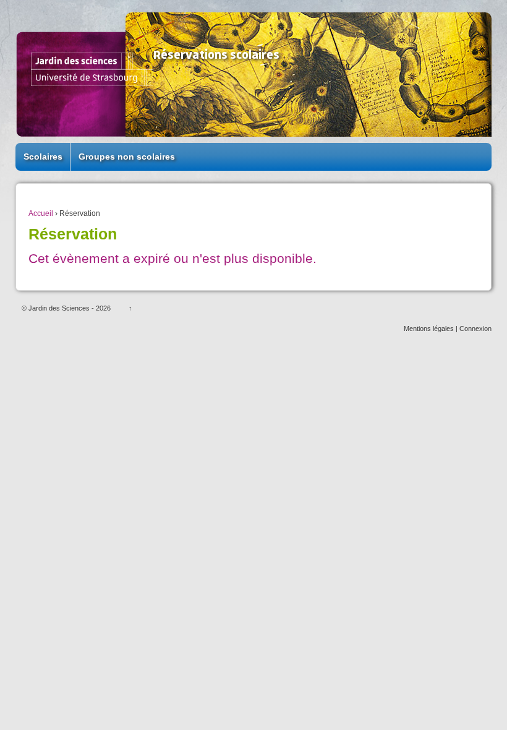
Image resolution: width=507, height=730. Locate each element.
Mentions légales (429, 328)
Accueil (40, 213)
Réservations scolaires (216, 55)
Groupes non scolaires (127, 156)
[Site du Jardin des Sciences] (92, 68)
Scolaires (42, 156)
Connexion (475, 328)
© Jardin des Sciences (57, 308)
